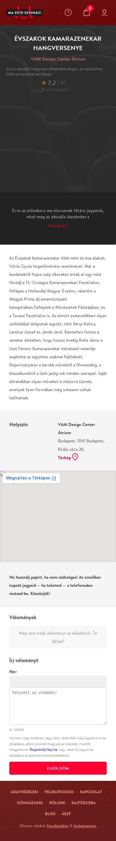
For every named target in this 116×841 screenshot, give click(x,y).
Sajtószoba (84, 802)
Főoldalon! (58, 225)
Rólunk (57, 802)
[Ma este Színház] (24, 12)
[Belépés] (105, 12)
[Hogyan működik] (69, 12)
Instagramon (84, 825)
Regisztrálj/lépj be (43, 749)
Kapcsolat (91, 791)
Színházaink (30, 802)
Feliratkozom (58, 791)
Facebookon (57, 825)
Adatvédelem (24, 791)
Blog (50, 813)
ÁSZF (66, 813)
